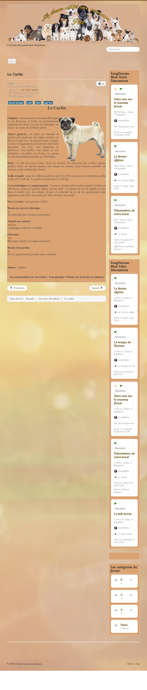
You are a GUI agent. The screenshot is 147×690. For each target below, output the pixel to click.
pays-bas (48, 102)
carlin (29, 102)
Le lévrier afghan (120, 158)
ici (57, 280)
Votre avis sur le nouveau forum (123, 102)
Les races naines (30, 89)
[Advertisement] (56, 338)
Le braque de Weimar (122, 344)
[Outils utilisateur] (101, 83)
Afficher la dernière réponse (124, 247)
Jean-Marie (123, 120)
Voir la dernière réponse (122, 490)
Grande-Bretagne (16, 102)
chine (38, 102)
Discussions (120, 151)
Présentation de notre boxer (124, 212)
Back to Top (133, 664)
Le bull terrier (123, 514)
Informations (120, 94)
